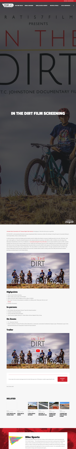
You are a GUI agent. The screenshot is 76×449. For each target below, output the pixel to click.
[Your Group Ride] (8, 5)
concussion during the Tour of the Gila (38, 241)
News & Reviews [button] (29, 5)
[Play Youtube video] (38, 351)
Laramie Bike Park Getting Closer (63, 415)
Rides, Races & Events (41, 5)
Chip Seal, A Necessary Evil (43, 414)
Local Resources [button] (65, 5)
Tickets (9, 301)
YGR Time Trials (19, 5)
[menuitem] (69, 1)
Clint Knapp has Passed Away (11, 414)
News (8, 410)
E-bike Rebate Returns (31, 414)
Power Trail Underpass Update (52, 415)
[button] (73, 5)
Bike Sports (32, 437)
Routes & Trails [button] (54, 5)
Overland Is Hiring (20, 414)
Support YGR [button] (62, 379)
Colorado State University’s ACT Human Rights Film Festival (20, 231)
